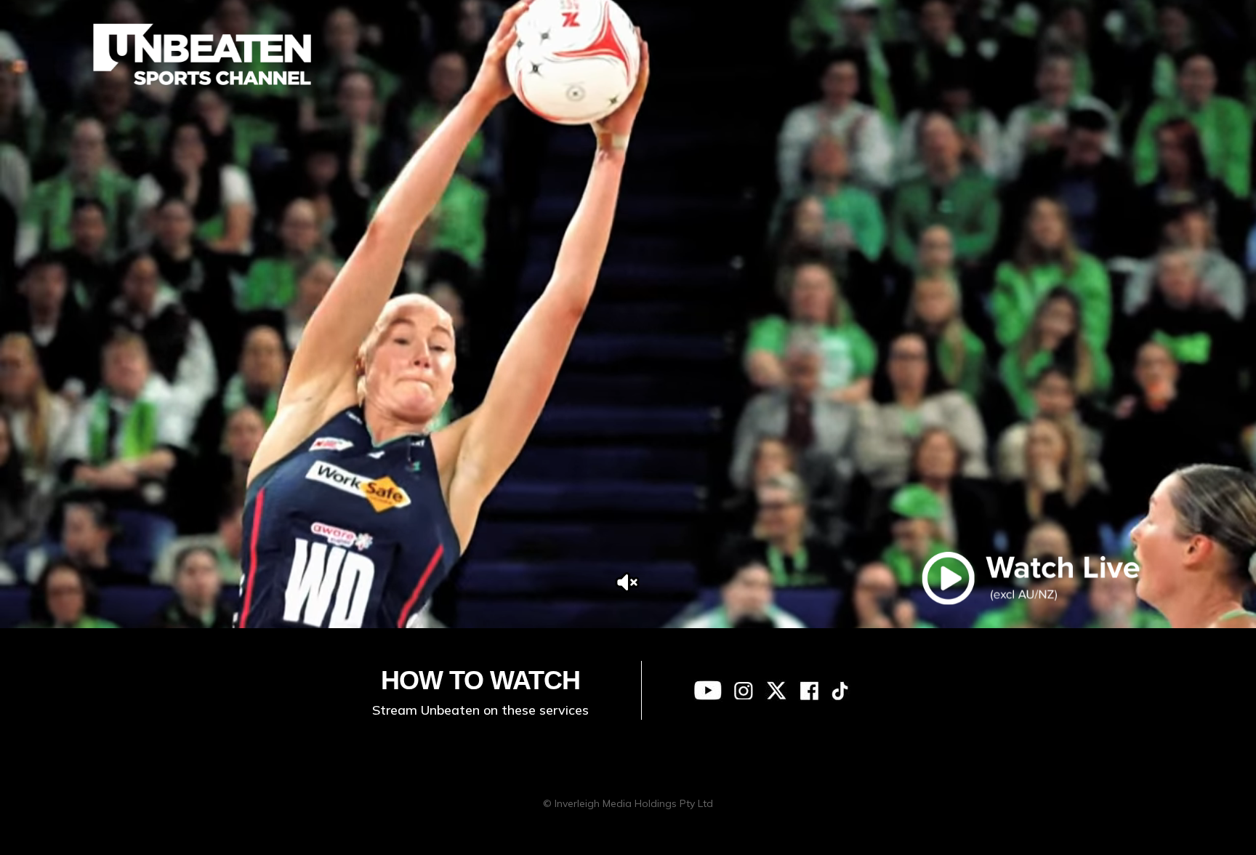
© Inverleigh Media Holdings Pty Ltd (628, 803)
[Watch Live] (1031, 578)
